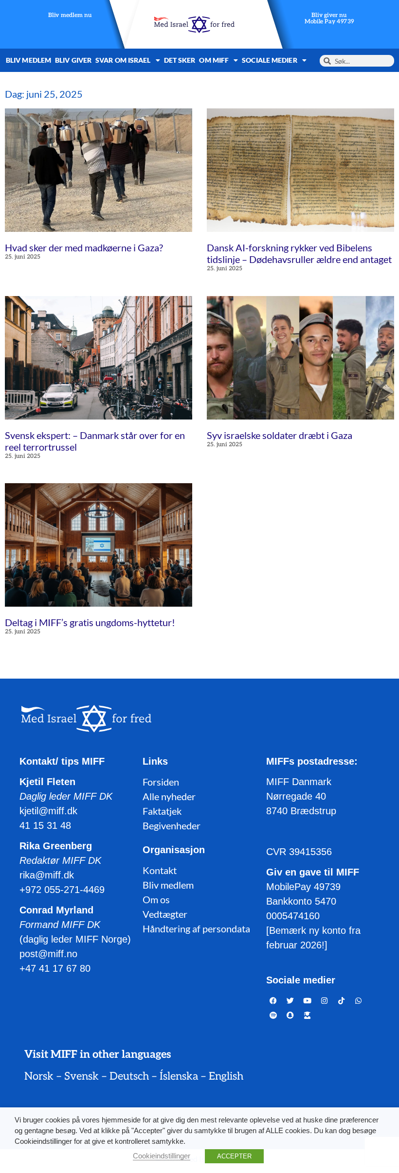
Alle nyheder (169, 796)
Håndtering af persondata (196, 928)
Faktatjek (162, 811)
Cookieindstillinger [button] (161, 1156)
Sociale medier (269, 60)
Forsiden (161, 782)
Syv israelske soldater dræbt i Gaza (279, 435)
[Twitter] (290, 1000)
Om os (156, 899)
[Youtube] (307, 1000)
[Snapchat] (290, 1015)
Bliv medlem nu (69, 15)
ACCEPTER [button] (234, 1156)
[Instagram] (324, 1000)
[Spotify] (273, 1015)
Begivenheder (171, 825)
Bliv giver (73, 60)
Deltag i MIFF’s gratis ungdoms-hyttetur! (90, 622)
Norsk (39, 1076)
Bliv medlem (28, 60)
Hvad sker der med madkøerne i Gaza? (84, 247)
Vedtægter (165, 914)
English (226, 1076)
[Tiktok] (341, 1000)
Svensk (81, 1076)
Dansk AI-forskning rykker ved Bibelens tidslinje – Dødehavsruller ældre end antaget (299, 253)
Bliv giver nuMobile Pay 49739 (329, 18)
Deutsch (129, 1076)
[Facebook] (273, 1000)
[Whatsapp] (358, 1000)
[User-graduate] (307, 1015)
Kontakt (160, 870)
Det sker (180, 60)
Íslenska (179, 1076)
